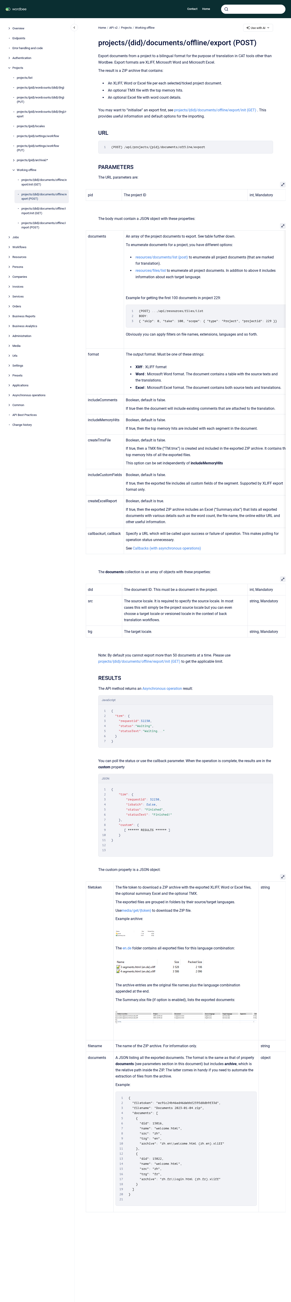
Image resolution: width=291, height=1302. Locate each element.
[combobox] (253, 9)
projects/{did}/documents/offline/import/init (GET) (43, 211)
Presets (17, 375)
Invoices (17, 286)
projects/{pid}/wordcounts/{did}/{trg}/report (41, 114)
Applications (20, 385)
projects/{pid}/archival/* (32, 160)
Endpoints (18, 38)
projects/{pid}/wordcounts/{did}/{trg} (40, 87)
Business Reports (23, 316)
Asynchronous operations (29, 395)
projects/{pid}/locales (31, 126)
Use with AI (258, 28)
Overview (18, 28)
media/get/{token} (136, 910)
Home (206, 9)
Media (16, 346)
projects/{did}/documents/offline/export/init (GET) (44, 182)
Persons (17, 267)
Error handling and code (27, 48)
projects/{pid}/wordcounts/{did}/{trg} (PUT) (40, 100)
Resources (19, 257)
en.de (126, 948)
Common (18, 405)
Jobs (15, 237)
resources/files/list (150, 270)
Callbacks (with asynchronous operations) (167, 548)
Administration (21, 336)
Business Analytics (24, 326)
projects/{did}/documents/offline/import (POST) (43, 225)
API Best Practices (24, 415)
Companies (19, 276)
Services (18, 296)
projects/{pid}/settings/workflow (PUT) (38, 148)
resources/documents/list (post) (161, 257)
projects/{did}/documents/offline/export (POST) (44, 197)
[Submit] (226, 9)
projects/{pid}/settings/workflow (38, 136)
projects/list (24, 77)
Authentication (21, 58)
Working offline (26, 170)
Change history (22, 425)
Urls (14, 355)
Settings (17, 365)
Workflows (19, 247)
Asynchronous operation (162, 688)
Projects (17, 68)
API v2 (113, 27)
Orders (16, 306)
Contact (192, 9)
